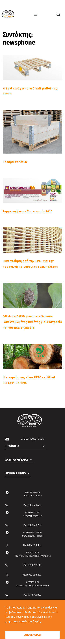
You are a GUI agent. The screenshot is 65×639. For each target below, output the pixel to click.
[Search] (58, 14)
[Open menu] (35, 14)
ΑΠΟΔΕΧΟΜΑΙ (32, 634)
